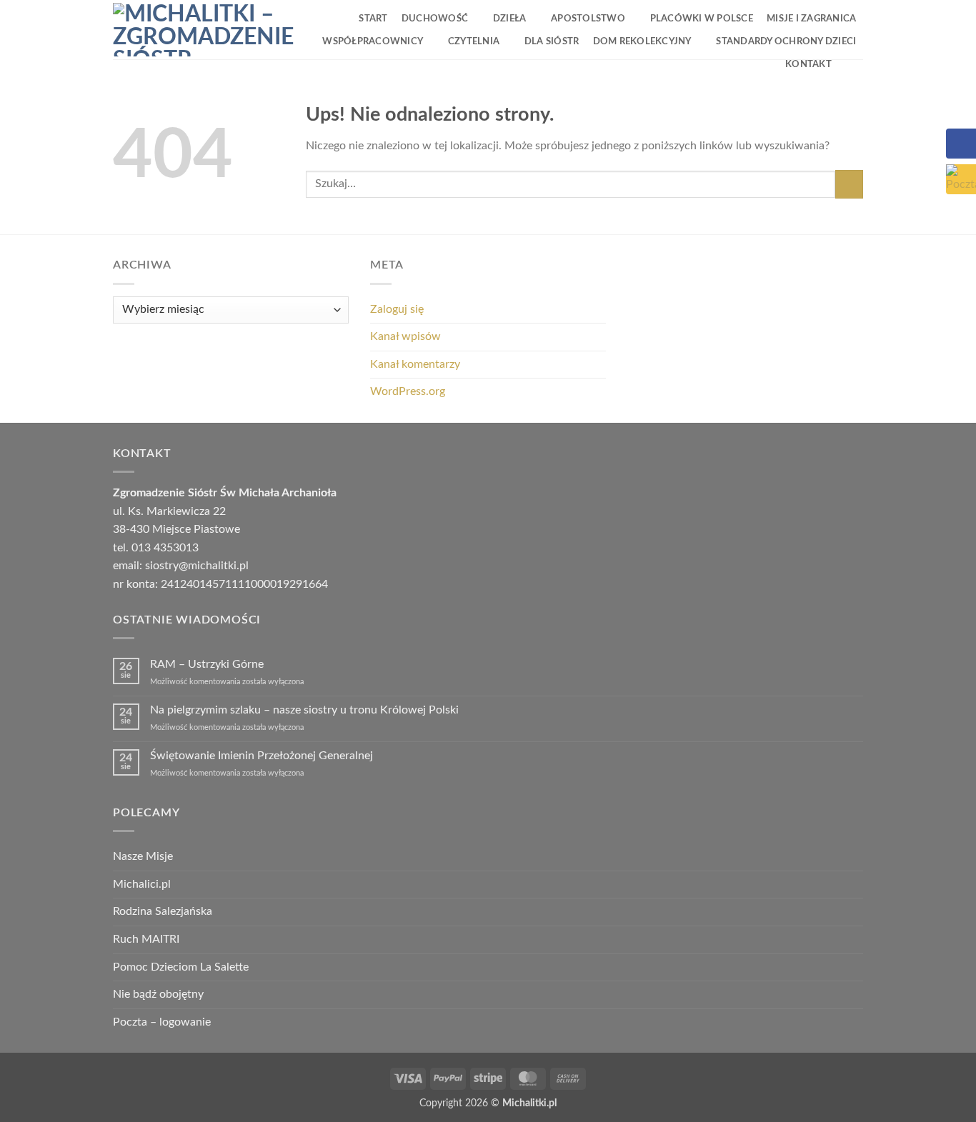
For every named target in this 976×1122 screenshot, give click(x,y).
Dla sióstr (551, 41)
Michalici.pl (142, 884)
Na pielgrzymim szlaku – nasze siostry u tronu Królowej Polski (304, 710)
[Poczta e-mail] (961, 179)
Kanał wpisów (405, 336)
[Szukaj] (850, 63)
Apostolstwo (588, 18)
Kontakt (808, 64)
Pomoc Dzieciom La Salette (181, 967)
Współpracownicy (372, 41)
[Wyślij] (849, 184)
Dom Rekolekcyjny (642, 41)
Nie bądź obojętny (158, 994)
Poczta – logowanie (162, 1022)
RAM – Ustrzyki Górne (207, 664)
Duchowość (435, 18)
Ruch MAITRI (146, 939)
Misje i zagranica (811, 18)
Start (373, 18)
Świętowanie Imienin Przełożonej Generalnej (261, 755)
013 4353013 (165, 548)
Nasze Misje (143, 856)
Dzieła (510, 18)
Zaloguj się (397, 309)
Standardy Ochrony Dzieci (786, 41)
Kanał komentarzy (415, 364)
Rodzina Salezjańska (162, 911)
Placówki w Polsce (701, 18)
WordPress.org (407, 391)
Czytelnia (473, 41)
